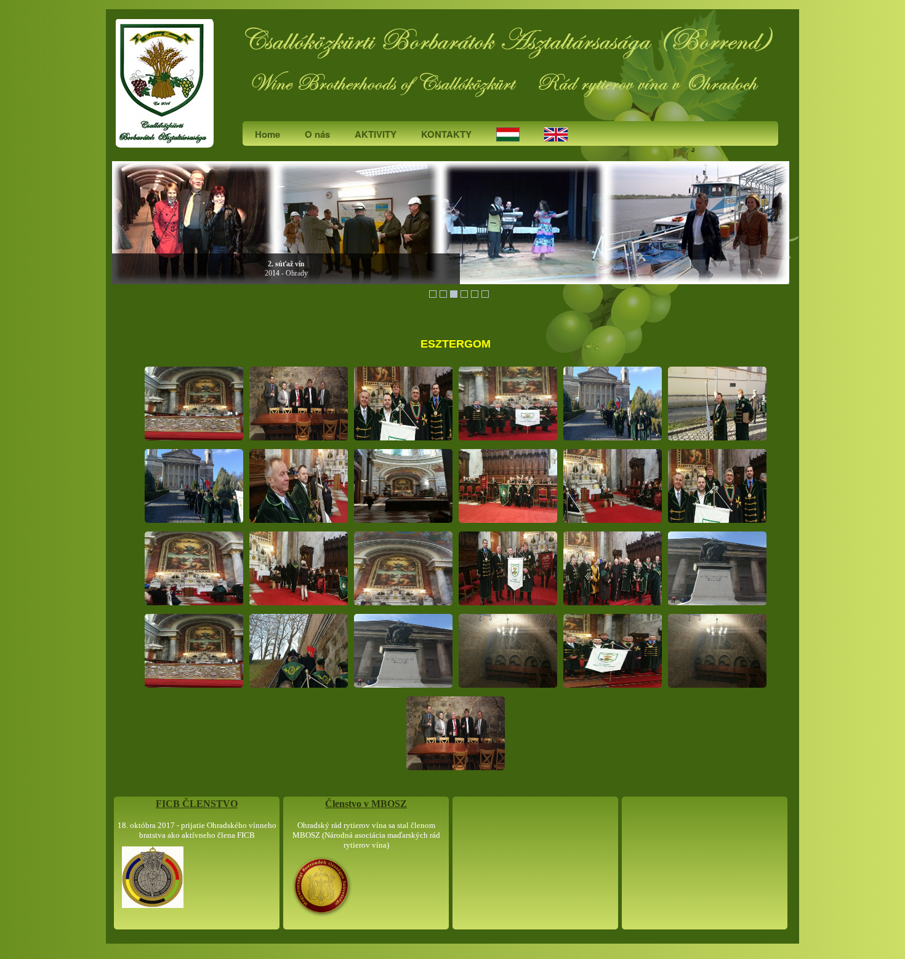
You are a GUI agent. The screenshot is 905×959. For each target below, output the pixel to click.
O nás (317, 134)
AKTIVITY (375, 134)
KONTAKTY (446, 134)
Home (267, 134)
